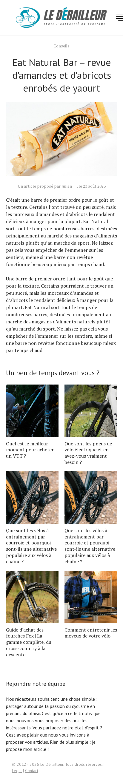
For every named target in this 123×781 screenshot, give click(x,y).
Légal (17, 770)
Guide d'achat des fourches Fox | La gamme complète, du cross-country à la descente (28, 642)
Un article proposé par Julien (45, 186)
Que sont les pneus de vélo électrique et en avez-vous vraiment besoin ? (88, 452)
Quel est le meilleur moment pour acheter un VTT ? (30, 449)
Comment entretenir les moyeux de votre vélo (90, 632)
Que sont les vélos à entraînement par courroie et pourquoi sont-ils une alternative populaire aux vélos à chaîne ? (31, 546)
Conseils (61, 46)
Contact (31, 770)
